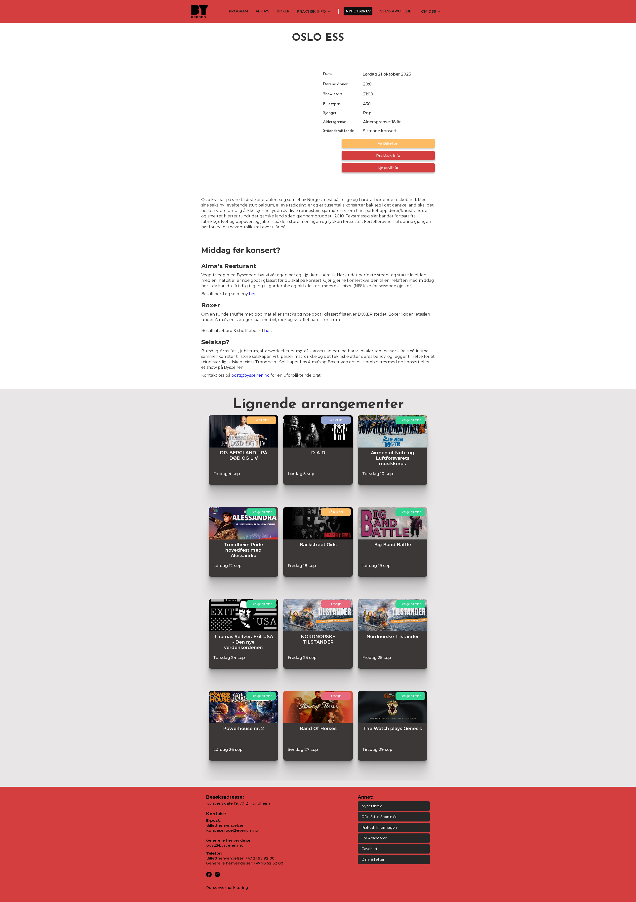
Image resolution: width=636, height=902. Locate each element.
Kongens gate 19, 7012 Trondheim (238, 803)
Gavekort (369, 849)
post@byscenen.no (250, 375)
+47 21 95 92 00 (260, 858)
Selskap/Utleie (395, 11)
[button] (313, 11)
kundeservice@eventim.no (232, 830)
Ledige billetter (410, 420)
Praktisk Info (388, 155)
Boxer (283, 11)
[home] (199, 11)
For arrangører (374, 838)
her (252, 293)
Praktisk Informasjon (379, 827)
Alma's (263, 11)
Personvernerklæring (227, 887)
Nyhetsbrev (358, 11)
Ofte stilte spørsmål (379, 817)
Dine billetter (372, 859)
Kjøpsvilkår (388, 167)
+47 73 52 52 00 (268, 863)
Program (238, 11)
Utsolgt (336, 604)
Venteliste (336, 420)
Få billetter (388, 143)
